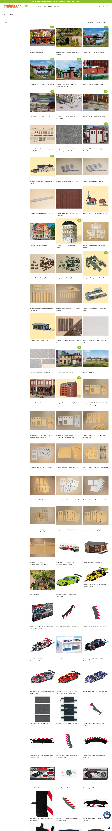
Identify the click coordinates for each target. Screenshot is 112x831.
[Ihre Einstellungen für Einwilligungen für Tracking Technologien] (109, 828)
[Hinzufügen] (52, 47)
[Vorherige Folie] (32, 38)
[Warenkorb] (107, 6)
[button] (98, 22)
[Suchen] (100, 6)
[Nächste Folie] (52, 38)
